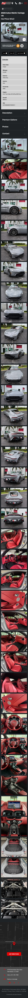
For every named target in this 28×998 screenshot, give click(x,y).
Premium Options (9, 119)
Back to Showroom (8, 8)
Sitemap (24, 991)
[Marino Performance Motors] (6, 3)
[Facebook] (18, 982)
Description (7, 113)
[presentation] (3, 32)
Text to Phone (20, 53)
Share (11, 53)
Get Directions (14, 954)
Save (4, 53)
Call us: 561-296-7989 (12, 975)
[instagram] (14, 982)
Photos (5, 126)
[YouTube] (9, 982)
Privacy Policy (11, 991)
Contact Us (18, 991)
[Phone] (16, 3)
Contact (5, 133)
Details (5, 59)
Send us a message (12, 979)
